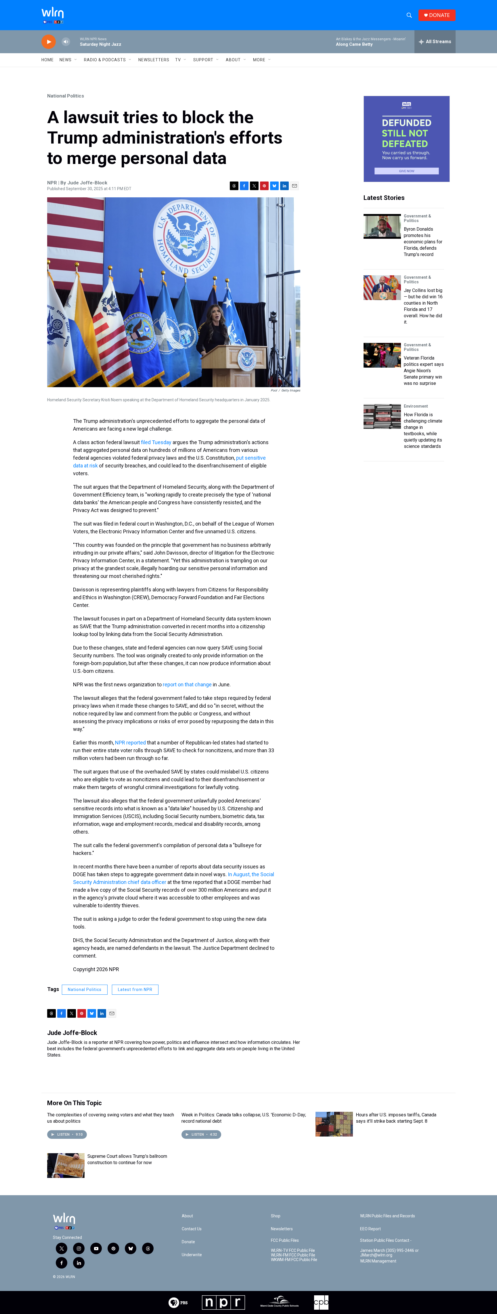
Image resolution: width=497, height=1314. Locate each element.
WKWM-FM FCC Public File (294, 1260)
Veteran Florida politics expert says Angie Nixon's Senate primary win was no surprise (424, 370)
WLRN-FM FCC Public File (293, 1255)
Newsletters (153, 60)
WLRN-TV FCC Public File (293, 1250)
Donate (188, 1242)
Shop (275, 1216)
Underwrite (192, 1255)
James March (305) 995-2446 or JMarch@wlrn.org (389, 1252)
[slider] (75, 42)
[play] (48, 42)
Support (203, 60)
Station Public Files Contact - (386, 1240)
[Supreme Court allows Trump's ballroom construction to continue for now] (66, 1165)
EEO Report (370, 1229)
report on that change (187, 684)
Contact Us (192, 1229)
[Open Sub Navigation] (76, 60)
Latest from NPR (135, 989)
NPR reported (130, 743)
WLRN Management (378, 1261)
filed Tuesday (156, 442)
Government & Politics (417, 218)
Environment (416, 406)
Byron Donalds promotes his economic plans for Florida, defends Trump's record (423, 241)
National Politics (65, 96)
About (233, 60)
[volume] (66, 41)
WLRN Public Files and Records (387, 1216)
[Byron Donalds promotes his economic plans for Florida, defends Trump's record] (382, 226)
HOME (47, 60)
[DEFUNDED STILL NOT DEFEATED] (407, 139)
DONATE (439, 15)
